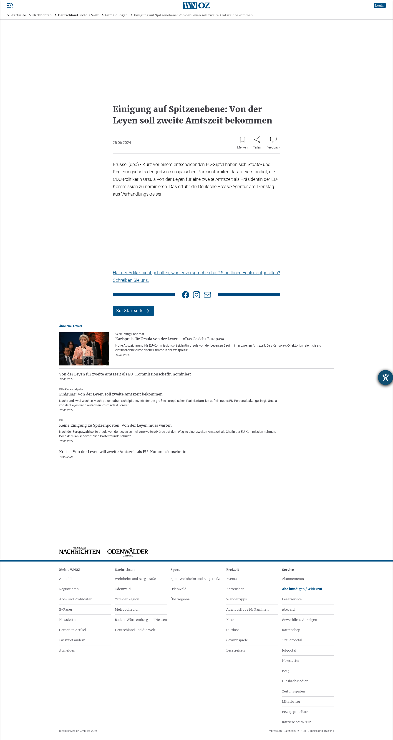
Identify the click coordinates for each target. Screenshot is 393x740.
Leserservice (292, 599)
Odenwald (123, 589)
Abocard (288, 609)
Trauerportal (292, 640)
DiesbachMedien (295, 681)
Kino (230, 620)
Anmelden (67, 579)
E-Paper (65, 609)
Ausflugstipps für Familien (247, 609)
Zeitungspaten (293, 691)
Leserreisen (235, 650)
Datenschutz (291, 730)
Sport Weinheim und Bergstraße (196, 579)
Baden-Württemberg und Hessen (141, 620)
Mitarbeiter (291, 702)
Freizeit (232, 570)
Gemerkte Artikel (72, 630)
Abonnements (293, 579)
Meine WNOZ (69, 570)
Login (379, 5)
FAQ (285, 671)
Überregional (181, 599)
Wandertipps (236, 599)
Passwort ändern (72, 640)
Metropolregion (127, 609)
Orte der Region (127, 599)
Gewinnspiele (237, 640)
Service (288, 570)
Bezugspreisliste (295, 712)
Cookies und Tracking (321, 730)
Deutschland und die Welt (135, 630)
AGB (303, 730)
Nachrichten (125, 570)
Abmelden (67, 650)
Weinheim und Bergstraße (135, 579)
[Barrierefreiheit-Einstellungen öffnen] (385, 377)
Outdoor (232, 630)
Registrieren (69, 589)
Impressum (275, 730)
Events (231, 579)
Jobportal (289, 650)
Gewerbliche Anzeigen (299, 620)
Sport (175, 570)
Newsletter (68, 620)
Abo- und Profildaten (75, 599)
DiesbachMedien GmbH (78, 730)
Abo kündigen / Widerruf (302, 589)
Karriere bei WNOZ (296, 722)
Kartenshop (235, 589)
